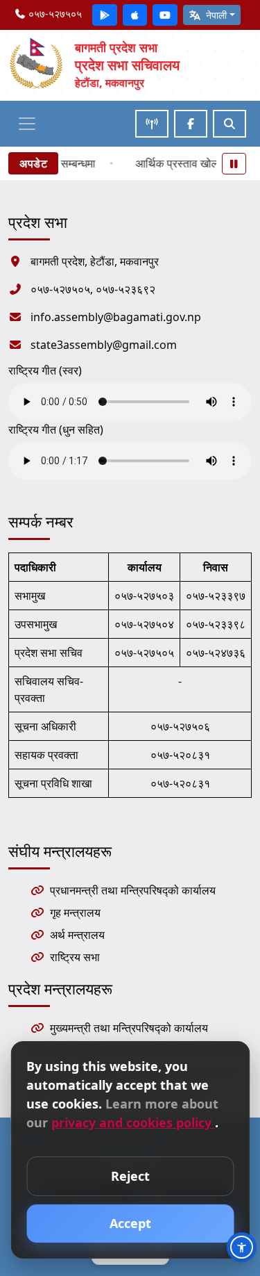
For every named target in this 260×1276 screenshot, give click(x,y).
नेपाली (215, 15)
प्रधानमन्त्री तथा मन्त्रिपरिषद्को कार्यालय (133, 890)
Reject (130, 1176)
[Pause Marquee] (234, 163)
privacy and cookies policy (133, 1122)
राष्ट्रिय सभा (75, 957)
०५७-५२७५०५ (54, 13)
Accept (130, 1223)
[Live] (151, 124)
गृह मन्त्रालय (75, 912)
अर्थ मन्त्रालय (77, 934)
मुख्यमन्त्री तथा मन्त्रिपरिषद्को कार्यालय (129, 1028)
